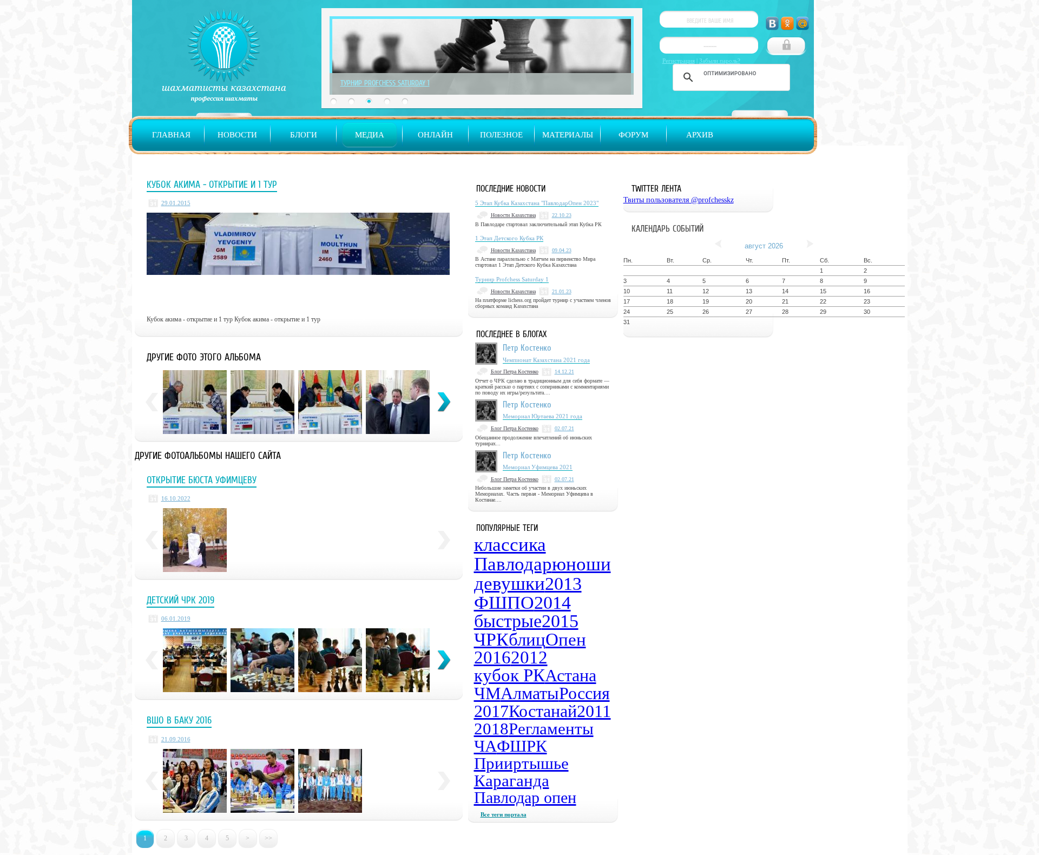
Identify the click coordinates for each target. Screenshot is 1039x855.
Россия (584, 693)
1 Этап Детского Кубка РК (509, 238)
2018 (491, 728)
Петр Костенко (527, 347)
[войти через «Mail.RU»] (802, 23)
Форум (633, 134)
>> (268, 838)
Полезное (501, 134)
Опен (565, 639)
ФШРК (522, 745)
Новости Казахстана (513, 215)
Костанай (543, 711)
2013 (563, 584)
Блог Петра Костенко (514, 371)
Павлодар (513, 564)
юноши (581, 564)
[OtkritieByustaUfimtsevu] (195, 540)
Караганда (511, 780)
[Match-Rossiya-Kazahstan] (262, 781)
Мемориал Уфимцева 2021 (538, 467)
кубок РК (509, 675)
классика (510, 544)
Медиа (369, 134)
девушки (509, 583)
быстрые (508, 621)
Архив (699, 134)
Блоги (303, 134)
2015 (560, 621)
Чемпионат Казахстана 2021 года (546, 360)
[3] (330, 660)
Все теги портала (504, 814)
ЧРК (491, 639)
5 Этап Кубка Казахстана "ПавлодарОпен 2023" (537, 203)
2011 (594, 711)
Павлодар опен (525, 797)
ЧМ (487, 693)
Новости (237, 134)
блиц (527, 639)
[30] (330, 402)
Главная (171, 134)
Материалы (567, 134)
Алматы (530, 693)
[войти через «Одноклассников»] (787, 23)
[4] (398, 660)
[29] (195, 402)
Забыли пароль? (719, 60)
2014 (552, 603)
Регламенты (551, 728)
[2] (262, 660)
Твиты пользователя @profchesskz (678, 200)
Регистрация (678, 60)
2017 (491, 711)
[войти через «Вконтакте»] (772, 23)
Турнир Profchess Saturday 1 (385, 82)
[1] (195, 660)
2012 (529, 657)
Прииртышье (521, 763)
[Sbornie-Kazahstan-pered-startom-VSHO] (330, 781)
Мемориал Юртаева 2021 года (542, 416)
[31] (398, 402)
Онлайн (435, 134)
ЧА (485, 745)
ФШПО (504, 603)
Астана (570, 675)
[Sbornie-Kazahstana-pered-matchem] (195, 781)
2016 (492, 657)
